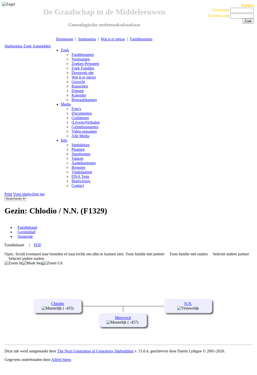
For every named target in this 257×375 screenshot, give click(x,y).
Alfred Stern (61, 359)
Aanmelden (41, 46)
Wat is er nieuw (113, 39)
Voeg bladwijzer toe (29, 194)
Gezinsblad (26, 232)
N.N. (188, 304)
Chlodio (57, 304)
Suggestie (25, 236)
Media (66, 104)
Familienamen (141, 39)
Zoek (27, 46)
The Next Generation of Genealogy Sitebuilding (95, 351)
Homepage (64, 39)
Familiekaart (27, 227)
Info (64, 140)
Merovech (123, 318)
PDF (37, 245)
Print (8, 194)
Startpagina (87, 39)
